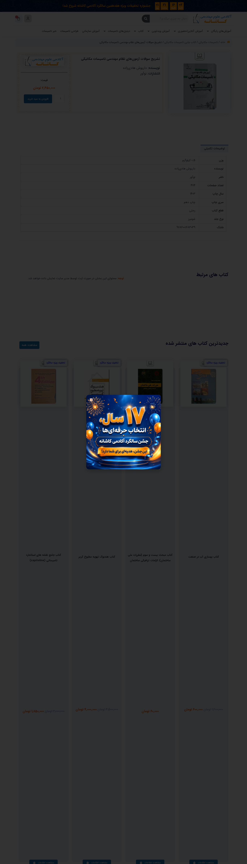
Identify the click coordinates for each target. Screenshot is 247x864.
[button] (91, 399)
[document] (123, 432)
